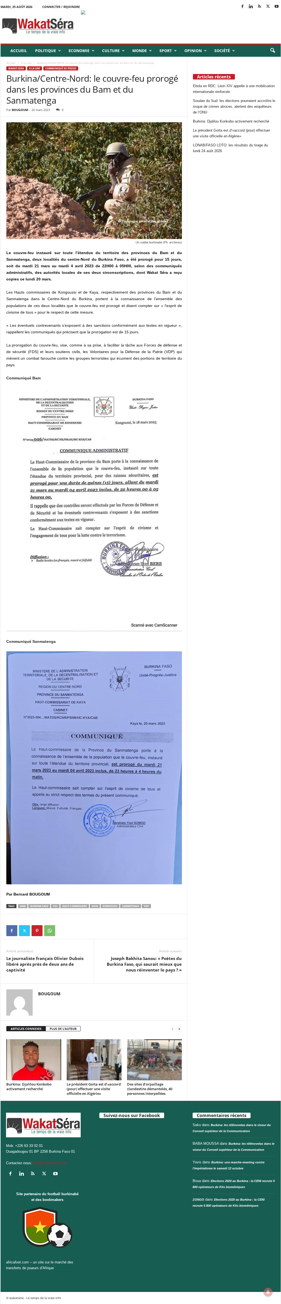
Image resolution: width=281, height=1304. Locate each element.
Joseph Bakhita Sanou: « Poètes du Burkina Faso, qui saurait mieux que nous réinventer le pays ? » (144, 964)
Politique (45, 50)
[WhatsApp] (49, 930)
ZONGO (198, 1199)
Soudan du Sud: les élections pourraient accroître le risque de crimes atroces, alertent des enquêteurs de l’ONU (234, 106)
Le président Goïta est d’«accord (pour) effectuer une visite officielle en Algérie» (94, 1089)
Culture (111, 50)
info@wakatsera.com (50, 1163)
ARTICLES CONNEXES (26, 1029)
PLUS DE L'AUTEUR (63, 1029)
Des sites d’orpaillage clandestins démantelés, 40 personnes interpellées (149, 1089)
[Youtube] (276, 7)
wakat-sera (16, 68)
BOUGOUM (20, 110)
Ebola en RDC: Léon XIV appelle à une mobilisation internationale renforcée (234, 89)
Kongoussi (110, 906)
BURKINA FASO (39, 906)
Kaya (95, 906)
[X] (268, 7)
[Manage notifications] (268, 1292)
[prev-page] (172, 1029)
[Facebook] (242, 7)
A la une (26, 63)
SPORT (165, 50)
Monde (139, 50)
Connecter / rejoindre (61, 7)
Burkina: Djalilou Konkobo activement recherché (29, 1086)
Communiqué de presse (60, 68)
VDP (146, 906)
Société (222, 50)
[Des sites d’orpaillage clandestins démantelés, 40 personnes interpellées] (154, 1059)
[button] (272, 51)
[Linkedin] (251, 7)
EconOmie (79, 50)
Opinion (193, 50)
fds (55, 906)
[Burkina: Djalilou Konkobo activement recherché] (33, 1059)
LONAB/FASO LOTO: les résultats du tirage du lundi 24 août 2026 (230, 148)
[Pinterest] (37, 930)
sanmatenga (130, 906)
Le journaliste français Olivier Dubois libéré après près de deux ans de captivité (44, 964)
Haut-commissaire (74, 906)
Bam (23, 906)
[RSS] (259, 7)
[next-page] (179, 1029)
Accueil (18, 50)
